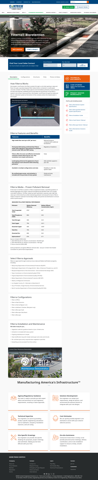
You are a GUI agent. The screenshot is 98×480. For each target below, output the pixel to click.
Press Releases (13, 466)
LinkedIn (49, 474)
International (33, 472)
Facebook (46, 474)
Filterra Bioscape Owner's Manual (78, 125)
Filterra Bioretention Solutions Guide (77, 129)
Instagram (53, 474)
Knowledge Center (75, 12)
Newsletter (12, 470)
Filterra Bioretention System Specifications (76, 105)
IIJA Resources (36, 2)
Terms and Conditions (45, 476)
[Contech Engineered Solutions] (17, 7)
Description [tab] (13, 77)
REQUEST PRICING (83, 7)
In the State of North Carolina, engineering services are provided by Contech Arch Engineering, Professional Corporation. (49, 477)
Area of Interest (47, 62)
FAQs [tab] (44, 77)
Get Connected (82, 65)
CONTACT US (27, 2)
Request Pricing (34, 466)
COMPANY (19, 2)
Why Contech (17, 49)
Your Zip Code (66, 62)
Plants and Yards (34, 470)
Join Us (72, 464)
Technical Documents (90, 12)
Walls (23, 12)
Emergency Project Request (37, 468)
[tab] (18, 460)
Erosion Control (51, 12)
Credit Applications (69, 476)
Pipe (3, 12)
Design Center (70, 7)
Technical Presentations (56, 468)
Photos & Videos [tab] (55, 77)
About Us (11, 464)
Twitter (51, 474)
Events (11, 472)
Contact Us (33, 464)
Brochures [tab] (36, 77)
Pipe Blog (52, 464)
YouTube (44, 474)
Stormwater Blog (54, 466)
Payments (73, 469)
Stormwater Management (36, 12)
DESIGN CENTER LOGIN (62, 2)
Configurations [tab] (25, 77)
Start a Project (63, 12)
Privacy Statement (57, 476)
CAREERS (12, 2)
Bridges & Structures (13, 12)
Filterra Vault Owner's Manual (77, 120)
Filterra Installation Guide (76, 115)
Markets (11, 468)
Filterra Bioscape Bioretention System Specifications (77, 110)
